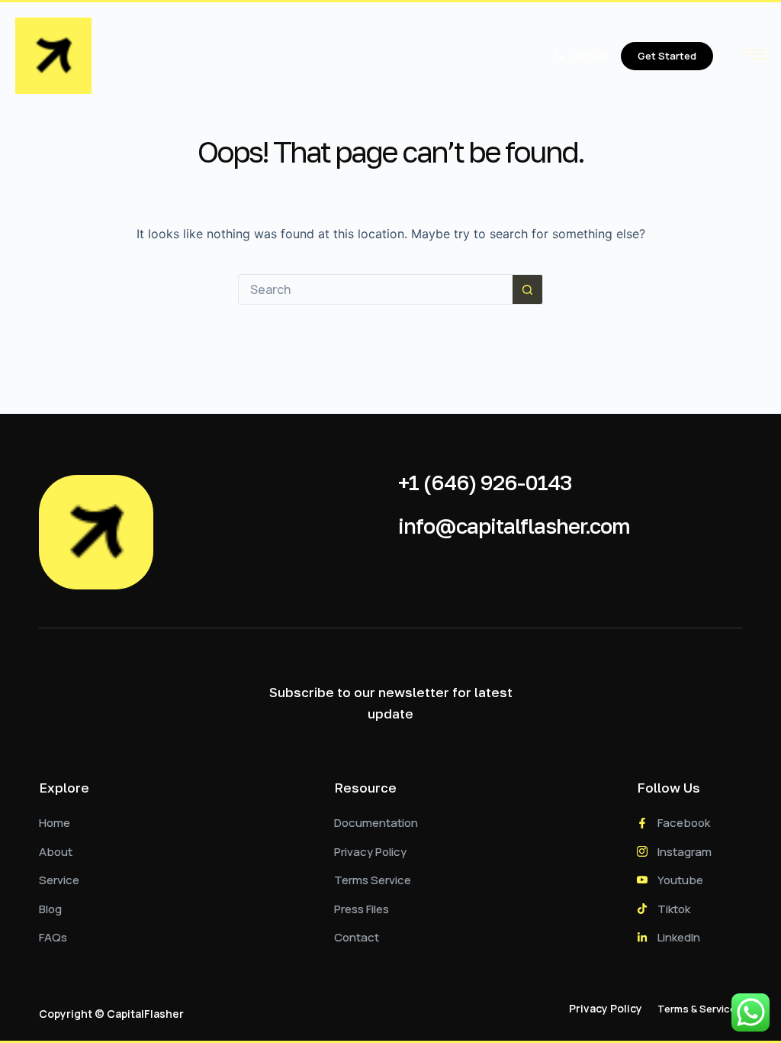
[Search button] (528, 289)
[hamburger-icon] (755, 57)
